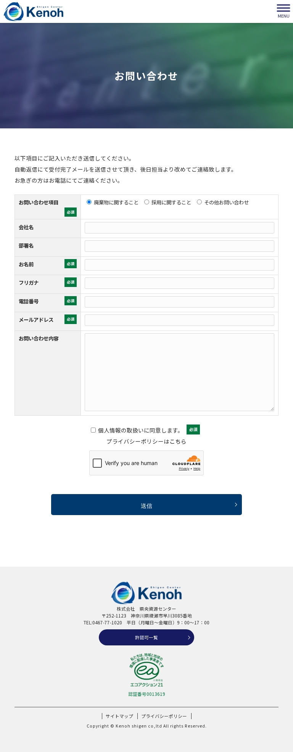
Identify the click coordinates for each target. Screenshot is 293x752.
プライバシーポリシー (164, 716)
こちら (178, 441)
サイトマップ (119, 716)
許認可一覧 (146, 637)
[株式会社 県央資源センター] (33, 11)
